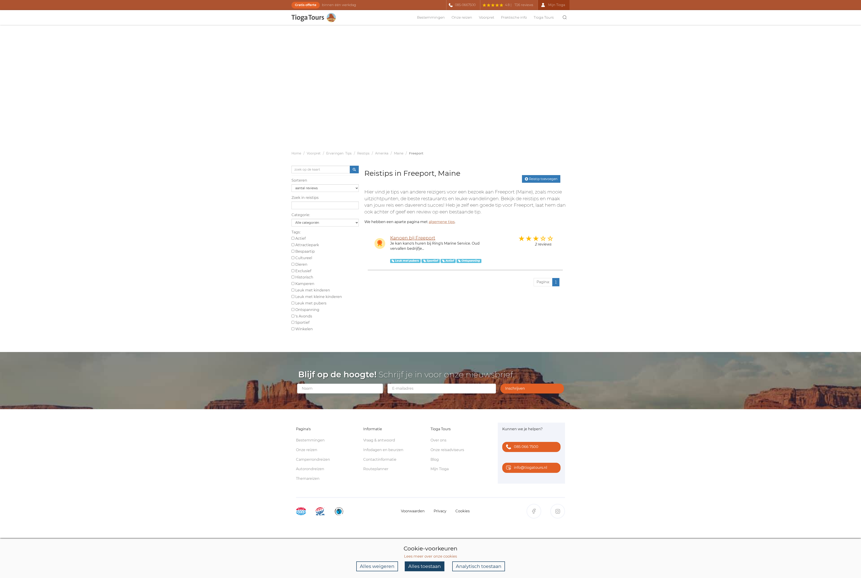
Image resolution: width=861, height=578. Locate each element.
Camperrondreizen (313, 459)
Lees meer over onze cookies (430, 556)
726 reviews (524, 5)
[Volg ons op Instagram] (557, 511)
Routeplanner (375, 469)
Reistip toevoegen (542, 179)
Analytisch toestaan (478, 566)
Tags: (295, 232)
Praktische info (514, 17)
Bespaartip (304, 251)
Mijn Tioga (439, 469)
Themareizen (308, 478)
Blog (434, 459)
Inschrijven (515, 388)
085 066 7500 (526, 447)
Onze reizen (462, 17)
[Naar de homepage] (316, 17)
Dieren (300, 264)
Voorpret (486, 17)
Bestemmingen (431, 17)
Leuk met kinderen (312, 290)
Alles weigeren (377, 566)
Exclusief (302, 271)
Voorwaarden (413, 511)
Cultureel (303, 258)
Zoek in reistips (305, 198)
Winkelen (303, 329)
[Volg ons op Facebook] (533, 511)
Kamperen (304, 284)
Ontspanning (306, 310)
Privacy (440, 511)
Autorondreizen (310, 469)
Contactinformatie (379, 459)
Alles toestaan (424, 566)
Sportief (301, 322)
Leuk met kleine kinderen (318, 297)
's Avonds (303, 316)
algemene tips (442, 222)
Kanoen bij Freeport (412, 238)
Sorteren (299, 180)
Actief (300, 238)
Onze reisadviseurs (447, 450)
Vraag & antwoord (379, 440)
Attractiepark (306, 245)
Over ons (438, 440)
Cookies (462, 511)
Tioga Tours (544, 17)
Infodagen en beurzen (383, 450)
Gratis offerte (305, 5)
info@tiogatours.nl (530, 467)
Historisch (303, 277)
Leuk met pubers (310, 303)
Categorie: (300, 215)
